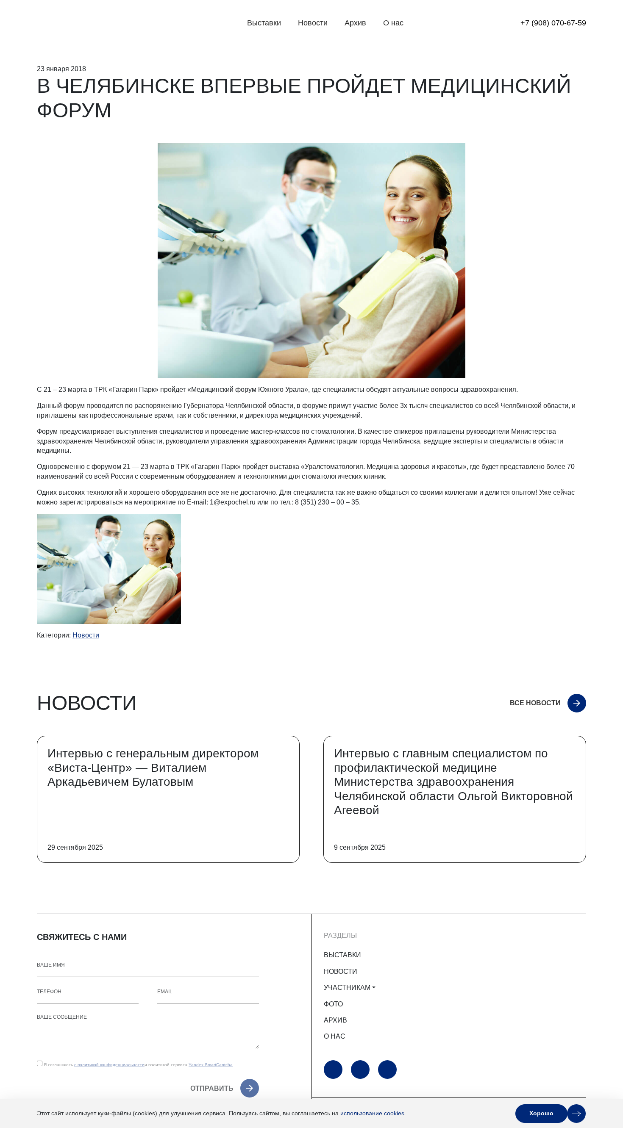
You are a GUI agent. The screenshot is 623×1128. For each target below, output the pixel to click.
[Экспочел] (90, 23)
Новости (313, 23)
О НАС (334, 1036)
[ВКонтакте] (387, 1069)
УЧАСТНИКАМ (347, 987)
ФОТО (333, 1004)
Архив (355, 23)
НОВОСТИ (340, 971)
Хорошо (541, 1113)
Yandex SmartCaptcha (211, 1064)
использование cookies (372, 1113)
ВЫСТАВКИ (342, 955)
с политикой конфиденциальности (109, 1064)
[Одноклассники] (360, 1069)
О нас (393, 23)
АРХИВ (335, 1020)
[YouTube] (333, 1069)
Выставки (264, 23)
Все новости (535, 703)
